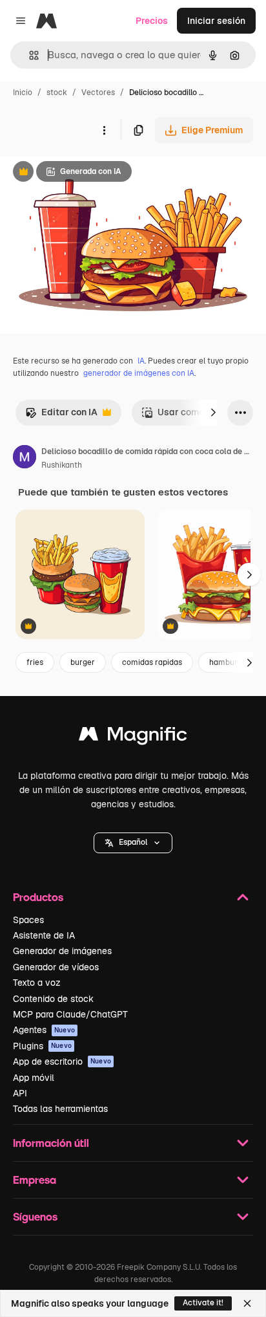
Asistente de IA (44, 935)
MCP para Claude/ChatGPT (70, 1014)
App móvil (33, 1077)
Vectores (98, 92)
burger (82, 662)
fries (34, 662)
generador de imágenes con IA (138, 373)
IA (141, 361)
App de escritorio (62, 1061)
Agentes (44, 1030)
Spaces (28, 920)
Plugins (42, 1046)
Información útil (51, 1142)
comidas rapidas (152, 662)
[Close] (247, 1303)
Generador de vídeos (56, 967)
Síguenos (35, 1216)
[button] (133, 843)
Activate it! (203, 1303)
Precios (152, 21)
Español (133, 842)
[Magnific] (133, 737)
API (20, 1093)
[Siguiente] (213, 413)
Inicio (22, 92)
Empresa (34, 1179)
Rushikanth (61, 465)
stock (56, 92)
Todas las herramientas (60, 1109)
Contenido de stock (53, 999)
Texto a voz (37, 982)
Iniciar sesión (216, 21)
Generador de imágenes (62, 951)
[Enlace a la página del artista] (24, 458)
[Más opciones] (104, 130)
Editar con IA (61, 415)
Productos (38, 897)
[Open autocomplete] (28, 55)
